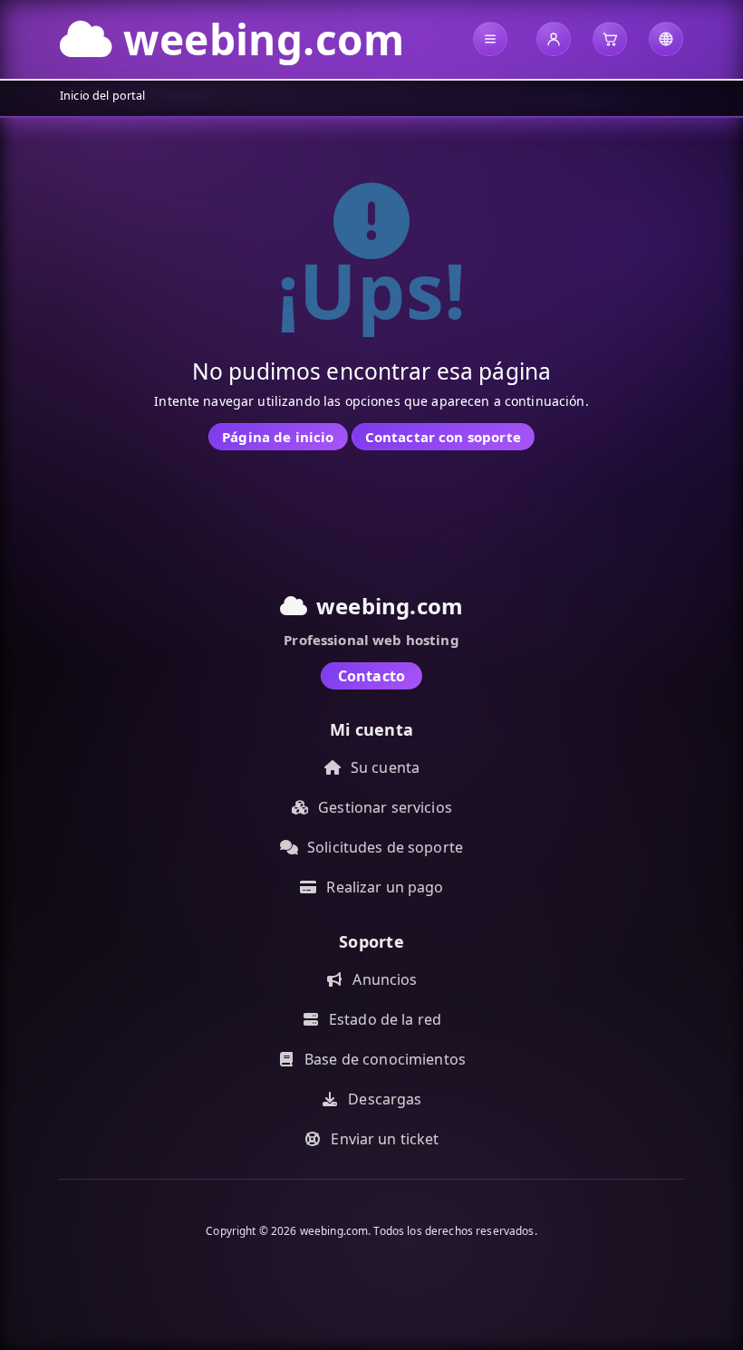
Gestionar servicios (385, 807)
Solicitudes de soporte (385, 847)
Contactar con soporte (443, 437)
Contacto (371, 676)
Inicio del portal (102, 95)
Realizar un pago (384, 887)
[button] (490, 39)
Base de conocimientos (385, 1059)
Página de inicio (277, 437)
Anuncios (384, 979)
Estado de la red (385, 1019)
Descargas (384, 1099)
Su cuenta (385, 767)
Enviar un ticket (385, 1139)
